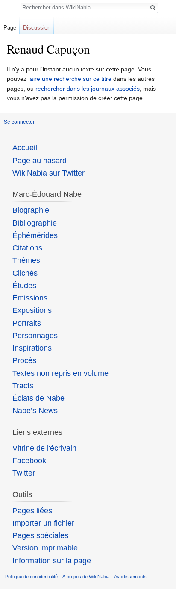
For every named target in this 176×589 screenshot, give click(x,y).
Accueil (24, 147)
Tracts (22, 385)
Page (9, 27)
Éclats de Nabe (38, 398)
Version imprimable (45, 548)
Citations (27, 248)
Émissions (29, 298)
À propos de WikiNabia (85, 576)
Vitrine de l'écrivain (44, 448)
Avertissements (130, 576)
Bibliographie (34, 223)
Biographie (30, 210)
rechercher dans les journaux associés (87, 88)
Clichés (25, 273)
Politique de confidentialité (31, 576)
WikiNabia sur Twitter (48, 173)
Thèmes (26, 260)
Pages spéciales (40, 535)
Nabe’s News (35, 410)
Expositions (32, 310)
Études (24, 285)
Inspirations (32, 348)
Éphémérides (35, 235)
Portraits (26, 323)
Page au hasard (39, 160)
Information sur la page (51, 560)
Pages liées (32, 510)
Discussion (36, 27)
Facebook (29, 460)
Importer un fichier (43, 523)
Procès (24, 360)
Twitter (23, 473)
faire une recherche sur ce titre (69, 78)
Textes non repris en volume (60, 373)
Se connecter (19, 122)
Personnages (35, 335)
